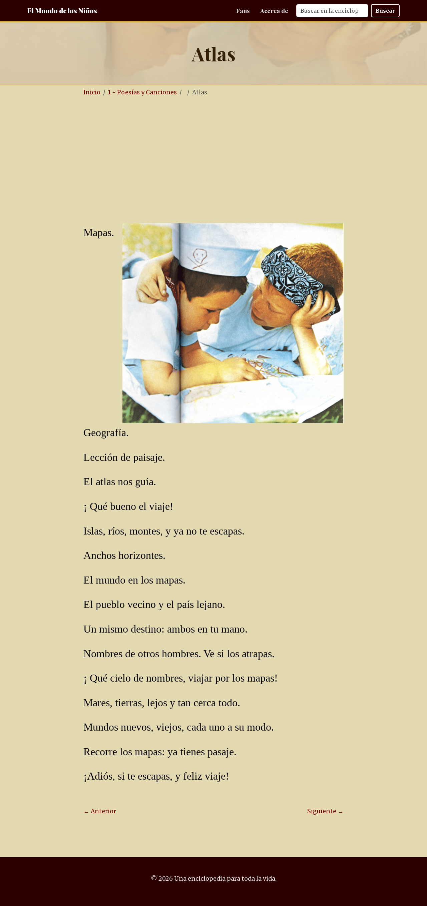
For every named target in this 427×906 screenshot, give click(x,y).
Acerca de (274, 10)
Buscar (385, 10)
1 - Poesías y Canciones (142, 92)
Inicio (91, 92)
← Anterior (99, 811)
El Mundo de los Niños (62, 10)
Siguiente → (325, 811)
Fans (243, 10)
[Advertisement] (213, 152)
